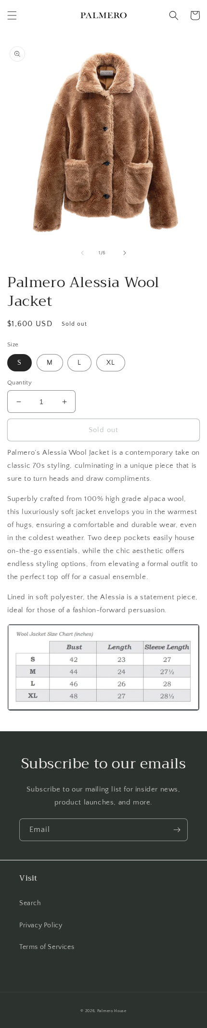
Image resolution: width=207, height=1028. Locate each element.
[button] (12, 15)
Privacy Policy (40, 925)
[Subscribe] (176, 829)
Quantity (19, 382)
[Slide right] (124, 253)
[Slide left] (82, 253)
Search (30, 903)
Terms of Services (46, 947)
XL (110, 363)
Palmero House (112, 1011)
